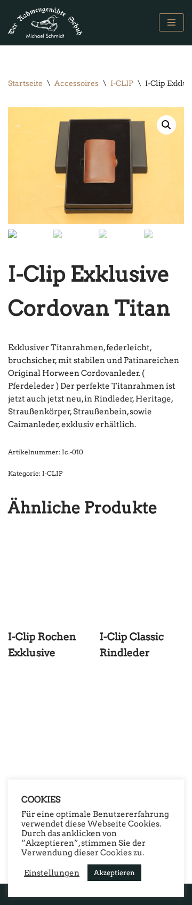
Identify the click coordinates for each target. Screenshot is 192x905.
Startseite (25, 83)
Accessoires (76, 83)
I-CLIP (121, 83)
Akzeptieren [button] (114, 873)
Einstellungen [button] (51, 873)
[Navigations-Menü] (171, 22)
